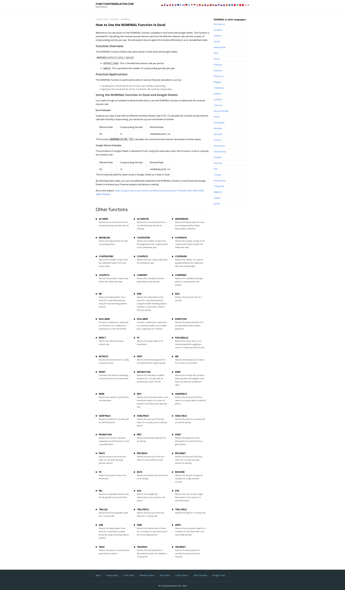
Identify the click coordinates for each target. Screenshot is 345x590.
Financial (114, 19)
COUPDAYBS (143, 237)
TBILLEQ (103, 509)
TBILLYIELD (181, 509)
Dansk (217, 41)
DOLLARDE (104, 318)
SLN (139, 490)
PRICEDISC (142, 453)
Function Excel (102, 19)
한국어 (217, 203)
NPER (101, 393)
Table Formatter (200, 575)
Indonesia (219, 87)
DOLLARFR (142, 318)
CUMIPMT (142, 275)
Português (219, 122)
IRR (176, 356)
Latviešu (218, 99)
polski (217, 116)
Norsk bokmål (221, 111)
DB (100, 293)
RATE (139, 472)
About (98, 575)
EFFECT (102, 337)
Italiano (217, 93)
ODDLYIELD (181, 415)
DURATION (181, 318)
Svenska (218, 163)
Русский (218, 134)
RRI (100, 490)
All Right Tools (219, 575)
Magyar (218, 82)
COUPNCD (142, 256)
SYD (177, 490)
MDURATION (144, 371)
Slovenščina (220, 151)
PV (100, 472)
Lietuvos (218, 105)
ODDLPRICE (143, 415)
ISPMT (102, 371)
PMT (139, 434)
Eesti (216, 53)
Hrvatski (218, 29)
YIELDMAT (180, 546)
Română (218, 128)
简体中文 (218, 192)
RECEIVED (180, 472)
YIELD (102, 546)
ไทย (216, 168)
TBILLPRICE (143, 509)
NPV (139, 393)
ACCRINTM (143, 218)
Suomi (217, 58)
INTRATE (103, 356)
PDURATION (105, 434)
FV (138, 337)
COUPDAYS (181, 237)
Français (218, 64)
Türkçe (217, 174)
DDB (139, 293)
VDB (101, 524)
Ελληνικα (218, 76)
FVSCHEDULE (181, 337)
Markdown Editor (146, 575)
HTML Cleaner (181, 575)
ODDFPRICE (181, 393)
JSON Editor (165, 575)
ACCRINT (103, 218)
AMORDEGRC (182, 218)
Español (218, 157)
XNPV (178, 524)
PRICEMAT (180, 453)
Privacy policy (112, 575)
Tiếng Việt (219, 186)
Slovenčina (219, 145)
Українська (219, 180)
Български (219, 24)
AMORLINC (105, 237)
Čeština (217, 35)
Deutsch (218, 70)
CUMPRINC (181, 275)
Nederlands (219, 47)
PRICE (102, 453)
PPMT (178, 434)
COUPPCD (104, 275)
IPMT (139, 356)
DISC (177, 293)
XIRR (139, 524)
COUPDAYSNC (106, 256)
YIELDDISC (142, 546)
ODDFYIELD (104, 415)
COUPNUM (181, 256)
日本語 (217, 197)
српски (217, 139)
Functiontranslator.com (115, 4)
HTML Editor (128, 575)
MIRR (177, 371)
